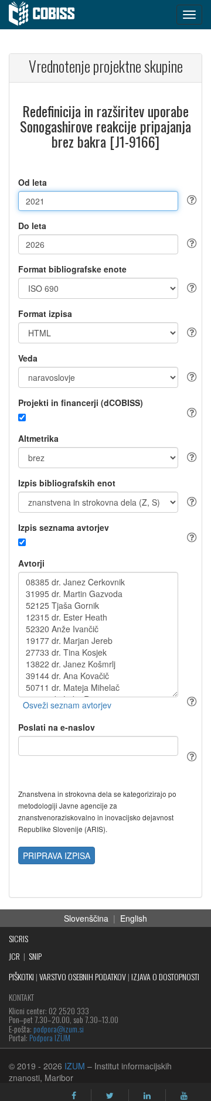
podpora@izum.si (58, 1028)
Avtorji (31, 563)
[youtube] (184, 1096)
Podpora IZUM (49, 1037)
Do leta (32, 225)
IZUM (74, 1066)
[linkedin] (147, 1096)
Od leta (32, 182)
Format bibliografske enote (72, 269)
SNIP (35, 956)
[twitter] (110, 1096)
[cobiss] (48, 14)
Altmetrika (38, 438)
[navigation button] (189, 15)
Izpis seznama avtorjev (63, 527)
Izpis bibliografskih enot (66, 483)
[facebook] (74, 1096)
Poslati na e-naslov (56, 727)
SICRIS (18, 938)
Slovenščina (86, 918)
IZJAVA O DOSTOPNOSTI (165, 976)
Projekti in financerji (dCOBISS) (80, 402)
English (133, 918)
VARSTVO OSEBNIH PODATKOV (82, 976)
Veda (28, 358)
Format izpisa (45, 313)
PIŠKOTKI (21, 976)
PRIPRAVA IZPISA (56, 855)
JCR (14, 956)
